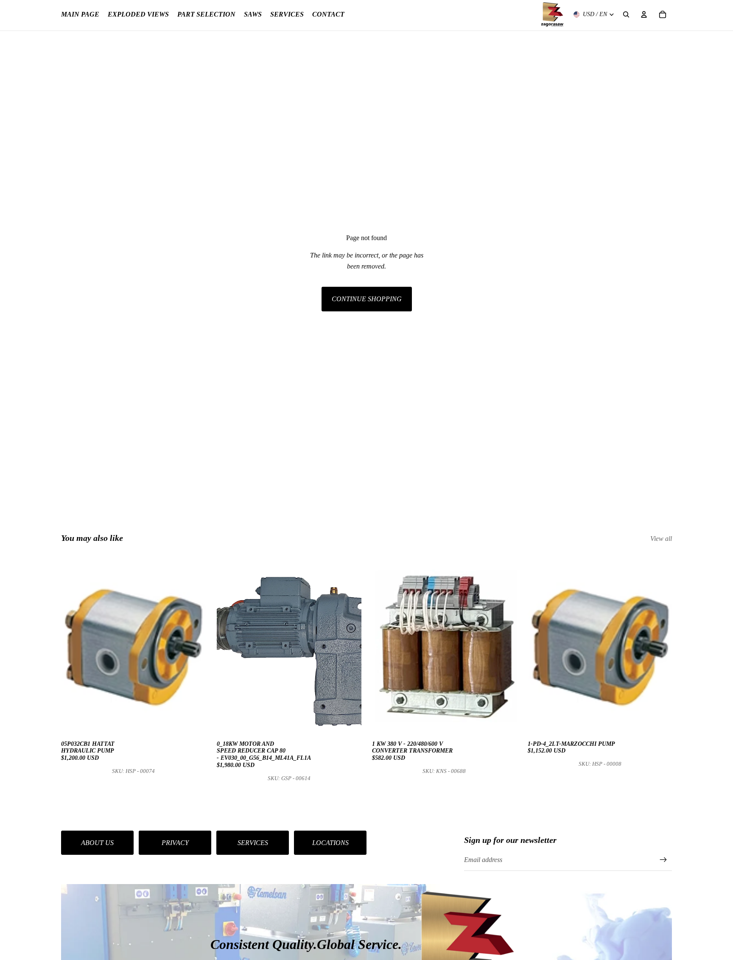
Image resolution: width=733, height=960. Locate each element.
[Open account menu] (644, 14)
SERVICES (253, 842)
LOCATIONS (330, 842)
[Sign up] (663, 859)
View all (661, 538)
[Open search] (626, 14)
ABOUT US (97, 842)
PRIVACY (175, 842)
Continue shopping (367, 298)
